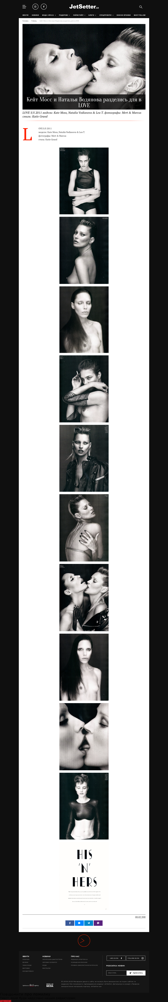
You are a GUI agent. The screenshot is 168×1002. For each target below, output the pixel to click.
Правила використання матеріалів (84, 965)
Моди (44, 965)
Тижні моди (27, 965)
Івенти (26, 956)
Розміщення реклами (79, 962)
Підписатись (138, 973)
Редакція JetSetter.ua (79, 959)
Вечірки (25, 962)
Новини (46, 956)
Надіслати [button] (5, 1001)
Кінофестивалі (28, 971)
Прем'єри (26, 959)
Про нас (75, 956)
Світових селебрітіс (49, 962)
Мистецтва (46, 968)
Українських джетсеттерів (52, 959)
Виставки (26, 968)
